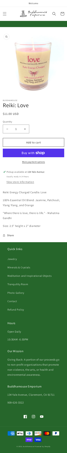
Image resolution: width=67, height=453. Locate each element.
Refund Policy (15, 309)
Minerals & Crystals (18, 267)
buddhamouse (28, 446)
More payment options (33, 161)
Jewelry (12, 259)
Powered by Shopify (42, 446)
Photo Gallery (15, 292)
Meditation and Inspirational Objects (29, 275)
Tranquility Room (17, 284)
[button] (5, 14)
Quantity (7, 121)
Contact (12, 301)
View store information (20, 182)
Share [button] (10, 235)
